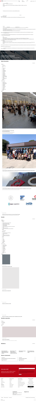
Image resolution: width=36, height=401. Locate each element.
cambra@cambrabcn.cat (19, 394)
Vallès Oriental (4, 89)
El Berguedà (4, 246)
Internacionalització (20, 378)
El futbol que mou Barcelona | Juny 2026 (6, 303)
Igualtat (3, 77)
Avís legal (2, 397)
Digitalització (4, 75)
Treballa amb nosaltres (30, 383)
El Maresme (4, 85)
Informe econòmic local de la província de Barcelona (8, 228)
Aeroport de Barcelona (5, 233)
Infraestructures (3, 231)
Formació (4, 72)
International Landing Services (21, 384)
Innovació (11, 383)
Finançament (4, 71)
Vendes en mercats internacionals (21, 383)
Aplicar (3, 229)
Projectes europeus (5, 78)
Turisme (3, 69)
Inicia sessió (30, 386)
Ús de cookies (10, 397)
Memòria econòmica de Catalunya (6, 224)
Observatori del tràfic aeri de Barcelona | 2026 (7, 266)
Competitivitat (4, 70)
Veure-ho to (33, 343)
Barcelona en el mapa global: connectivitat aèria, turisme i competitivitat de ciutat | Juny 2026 (12, 316)
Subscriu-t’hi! (20, 374)
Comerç (3, 240)
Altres (3, 234)
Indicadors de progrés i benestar (6, 223)
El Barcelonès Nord (5, 83)
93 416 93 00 (15, 393)
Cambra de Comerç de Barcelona (5, 339)
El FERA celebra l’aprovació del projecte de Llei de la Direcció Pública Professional (11, 214)
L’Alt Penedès (4, 86)
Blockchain (4, 74)
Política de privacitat (6, 397)
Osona (3, 88)
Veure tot (4, 26)
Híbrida (2, 383)
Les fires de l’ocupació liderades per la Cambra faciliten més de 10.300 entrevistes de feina (8, 131)
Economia (3, 221)
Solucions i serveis (12, 378)
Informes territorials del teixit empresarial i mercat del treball (9, 226)
